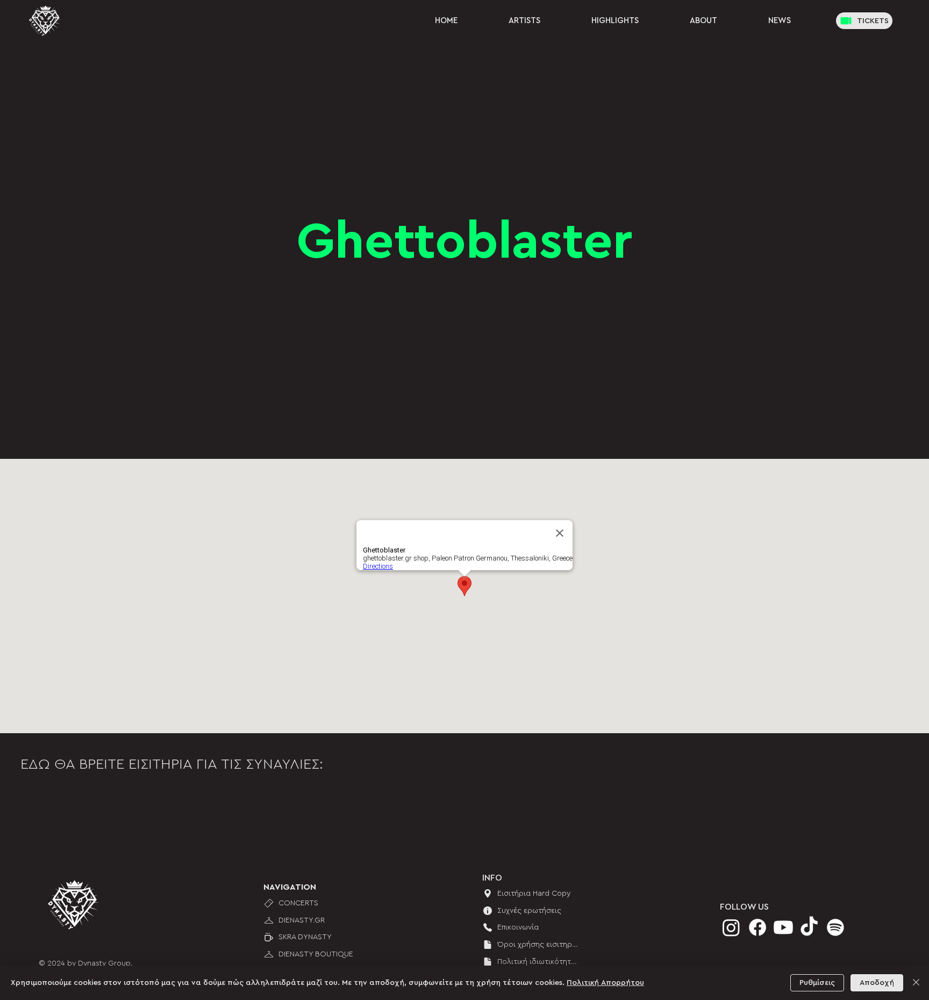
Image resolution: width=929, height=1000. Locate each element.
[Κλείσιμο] (916, 982)
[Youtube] (783, 927)
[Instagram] (731, 927)
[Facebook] (757, 927)
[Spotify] (835, 927)
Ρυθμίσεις (817, 983)
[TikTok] (809, 927)
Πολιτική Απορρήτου (605, 983)
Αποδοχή (877, 983)
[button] (779, 20)
